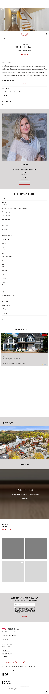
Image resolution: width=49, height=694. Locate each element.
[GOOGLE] (16, 662)
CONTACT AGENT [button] (25, 182)
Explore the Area (24, 464)
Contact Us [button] (24, 498)
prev (22, 34)
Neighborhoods (6, 654)
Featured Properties (7, 653)
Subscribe (24, 616)
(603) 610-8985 (5, 637)
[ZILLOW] (23, 662)
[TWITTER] (13, 662)
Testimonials (5, 656)
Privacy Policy (17, 612)
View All (44, 370)
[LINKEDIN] (9, 662)
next (26, 34)
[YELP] (20, 662)
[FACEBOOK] (3, 662)
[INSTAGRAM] (6, 662)
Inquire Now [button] (24, 54)
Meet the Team (6, 651)
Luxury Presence (24, 686)
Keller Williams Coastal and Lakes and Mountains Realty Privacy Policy (19, 666)
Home (4, 650)
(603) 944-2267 (24, 174)
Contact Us (5, 657)
